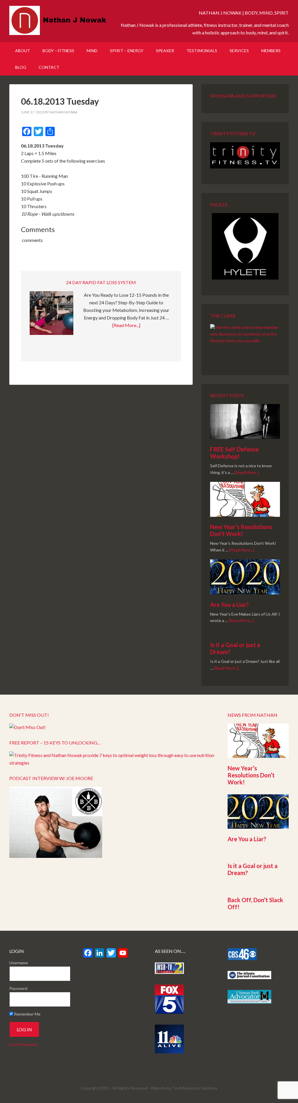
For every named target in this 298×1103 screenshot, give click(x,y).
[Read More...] (126, 325)
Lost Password (22, 1044)
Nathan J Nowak (58, 20)
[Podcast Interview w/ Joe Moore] (55, 856)
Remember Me (26, 1013)
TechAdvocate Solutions (195, 1088)
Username (18, 962)
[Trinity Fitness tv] (245, 155)
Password (18, 988)
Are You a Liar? (229, 604)
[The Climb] (245, 341)
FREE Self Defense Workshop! (234, 453)
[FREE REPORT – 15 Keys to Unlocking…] (112, 762)
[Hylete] (245, 246)
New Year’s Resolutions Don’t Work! (241, 530)
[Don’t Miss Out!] (27, 727)
